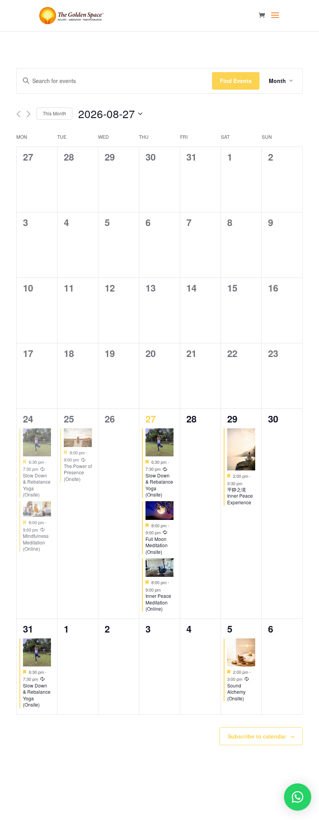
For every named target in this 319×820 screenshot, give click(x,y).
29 (232, 418)
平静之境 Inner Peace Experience (240, 495)
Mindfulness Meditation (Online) (36, 542)
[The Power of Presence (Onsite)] (78, 437)
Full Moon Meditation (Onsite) (156, 545)
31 (28, 628)
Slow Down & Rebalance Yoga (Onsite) (37, 485)
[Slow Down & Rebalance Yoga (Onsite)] (37, 442)
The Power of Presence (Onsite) (78, 472)
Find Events (236, 81)
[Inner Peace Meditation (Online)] (159, 567)
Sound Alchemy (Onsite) (236, 692)
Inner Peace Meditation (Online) (158, 602)
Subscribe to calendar (257, 736)
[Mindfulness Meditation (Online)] (37, 509)
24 (28, 418)
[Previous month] (18, 114)
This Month (54, 113)
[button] (297, 797)
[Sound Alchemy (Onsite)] (241, 652)
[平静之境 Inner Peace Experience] (241, 449)
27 (150, 418)
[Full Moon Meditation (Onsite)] (159, 510)
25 (69, 418)
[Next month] (28, 114)
